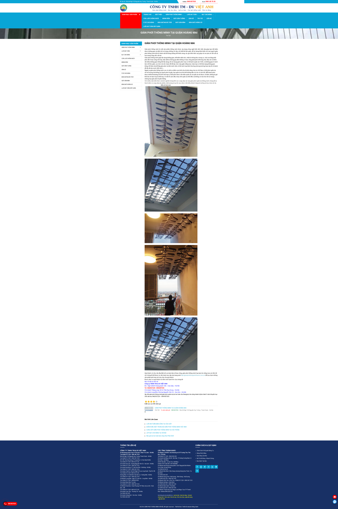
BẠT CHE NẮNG (207, 14)
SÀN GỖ (191, 18)
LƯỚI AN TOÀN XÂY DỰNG (151, 26)
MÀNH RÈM (166, 18)
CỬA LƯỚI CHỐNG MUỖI (151, 18)
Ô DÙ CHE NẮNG (148, 22)
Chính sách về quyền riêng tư (205, 450)
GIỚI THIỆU (158, 14)
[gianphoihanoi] (216, 467)
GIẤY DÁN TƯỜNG (179, 18)
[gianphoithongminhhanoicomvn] (212, 467)
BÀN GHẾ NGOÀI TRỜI (165, 22)
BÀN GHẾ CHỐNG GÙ (195, 22)
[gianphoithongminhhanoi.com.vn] (197, 467)
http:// (182, 375)
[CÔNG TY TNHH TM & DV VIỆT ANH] (123, 8)
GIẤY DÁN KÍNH (180, 22)
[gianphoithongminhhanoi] (197, 471)
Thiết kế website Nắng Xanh (190, 507)
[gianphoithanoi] (204, 467)
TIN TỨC (200, 18)
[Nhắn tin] (335, 497)
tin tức (168, 35)
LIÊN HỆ (209, 18)
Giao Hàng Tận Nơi (202, 455)
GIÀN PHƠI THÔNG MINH (174, 14)
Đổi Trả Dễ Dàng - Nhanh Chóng (205, 458)
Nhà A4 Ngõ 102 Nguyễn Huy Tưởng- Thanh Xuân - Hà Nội (142, 1)
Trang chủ (147, 14)
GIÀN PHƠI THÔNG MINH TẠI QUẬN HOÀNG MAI (170, 43)
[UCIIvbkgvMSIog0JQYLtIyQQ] (201, 467)
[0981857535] (335, 502)
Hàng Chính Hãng (201, 453)
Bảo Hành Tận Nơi (202, 461)
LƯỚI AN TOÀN (192, 14)
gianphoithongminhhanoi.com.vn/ (194, 375)
